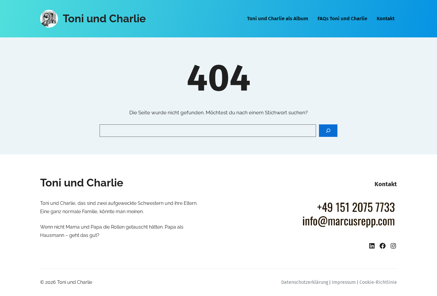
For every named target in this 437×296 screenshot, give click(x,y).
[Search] (328, 130)
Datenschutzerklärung (304, 282)
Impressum (344, 282)
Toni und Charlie (104, 18)
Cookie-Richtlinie (378, 282)
